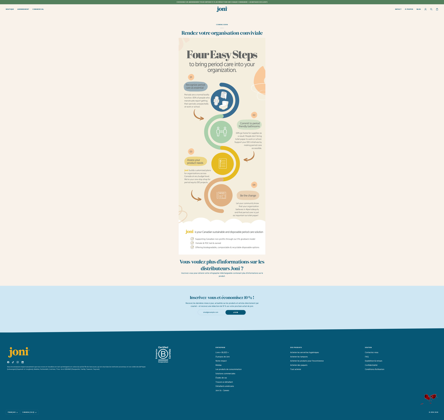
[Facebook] (8, 362)
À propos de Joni (223, 356)
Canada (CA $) (28, 412)
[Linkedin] (23, 362)
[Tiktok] (13, 362)
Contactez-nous (371, 352)
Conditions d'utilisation (374, 369)
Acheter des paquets (298, 365)
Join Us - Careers (222, 390)
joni (432, 412)
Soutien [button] (368, 347)
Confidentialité (371, 365)
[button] (11, 9)
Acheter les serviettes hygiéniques (304, 352)
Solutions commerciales (225, 373)
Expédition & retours (373, 361)
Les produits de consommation (229, 369)
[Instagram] (18, 362)
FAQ (367, 356)
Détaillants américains (225, 386)
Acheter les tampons (299, 356)
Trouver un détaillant (224, 382)
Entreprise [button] (220, 347)
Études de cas (221, 377)
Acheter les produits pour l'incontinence (307, 361)
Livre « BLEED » (222, 352)
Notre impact (221, 361)
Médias (219, 365)
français (11, 412)
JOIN (235, 312)
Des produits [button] (296, 347)
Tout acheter (295, 369)
